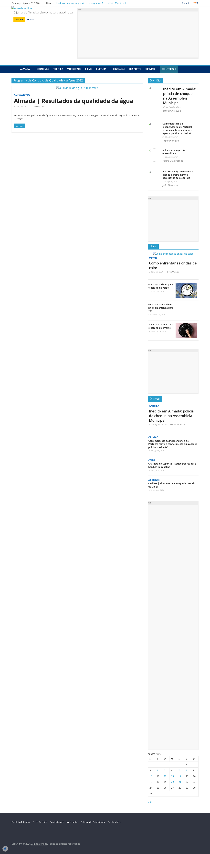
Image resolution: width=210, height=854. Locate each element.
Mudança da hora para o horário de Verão (160, 286)
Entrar (30, 19)
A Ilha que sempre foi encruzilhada (173, 151)
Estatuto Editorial (20, 822)
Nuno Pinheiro (170, 140)
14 (179, 776)
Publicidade (114, 822)
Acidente (154, 479)
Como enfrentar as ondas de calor (173, 265)
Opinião (150, 68)
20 (172, 781)
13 (172, 776)
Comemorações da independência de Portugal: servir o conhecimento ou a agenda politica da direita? (177, 128)
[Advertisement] (138, 34)
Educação (119, 68)
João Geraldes (170, 185)
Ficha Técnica (40, 822)
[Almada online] (14, 69)
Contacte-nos (57, 822)
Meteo (153, 258)
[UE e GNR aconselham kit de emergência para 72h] (186, 304)
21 (179, 781)
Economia (42, 68)
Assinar (19, 19)
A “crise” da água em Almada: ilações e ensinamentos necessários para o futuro (178, 174)
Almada (25, 68)
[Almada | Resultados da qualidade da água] (77, 88)
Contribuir (169, 68)
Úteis (153, 246)
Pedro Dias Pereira (172, 160)
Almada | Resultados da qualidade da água (73, 101)
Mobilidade (74, 68)
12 (165, 776)
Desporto (135, 68)
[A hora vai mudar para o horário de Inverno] (186, 324)
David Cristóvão (172, 110)
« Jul (150, 801)
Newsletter (72, 822)
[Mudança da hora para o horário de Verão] (186, 284)
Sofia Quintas (39, 106)
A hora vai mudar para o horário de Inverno (160, 326)
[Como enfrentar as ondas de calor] (173, 253)
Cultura (101, 68)
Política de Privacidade (93, 822)
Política (58, 68)
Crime (88, 68)
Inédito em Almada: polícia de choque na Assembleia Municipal (91, 3)
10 (150, 776)
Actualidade (22, 94)
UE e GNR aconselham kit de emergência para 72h (160, 307)
